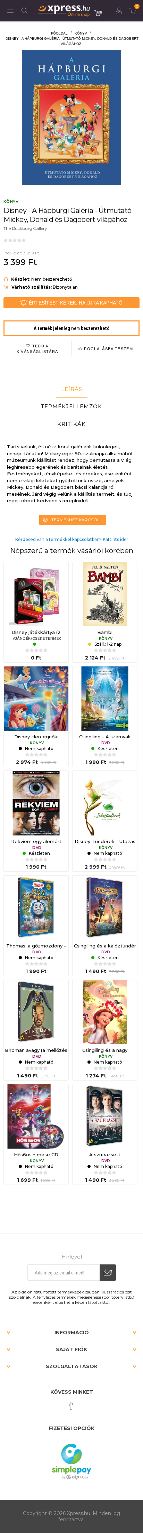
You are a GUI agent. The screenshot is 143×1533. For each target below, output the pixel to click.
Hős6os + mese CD (36, 1154)
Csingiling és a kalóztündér (105, 945)
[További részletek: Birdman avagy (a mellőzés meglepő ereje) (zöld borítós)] (36, 1012)
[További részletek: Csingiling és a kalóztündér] (105, 908)
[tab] (71, 389)
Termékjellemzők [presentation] (71, 406)
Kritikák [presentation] (71, 424)
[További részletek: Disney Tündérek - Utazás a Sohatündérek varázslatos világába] (105, 803)
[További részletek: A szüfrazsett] (105, 1116)
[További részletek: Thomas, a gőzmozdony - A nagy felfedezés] (36, 908)
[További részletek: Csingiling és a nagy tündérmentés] (105, 1012)
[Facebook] (71, 1405)
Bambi (104, 632)
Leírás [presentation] (71, 389)
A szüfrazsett (104, 1154)
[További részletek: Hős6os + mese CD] (36, 1116)
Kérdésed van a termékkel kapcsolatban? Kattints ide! (71, 539)
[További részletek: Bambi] (105, 594)
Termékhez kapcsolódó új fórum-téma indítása (78, 519)
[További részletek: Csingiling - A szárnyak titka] (105, 698)
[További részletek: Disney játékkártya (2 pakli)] (36, 594)
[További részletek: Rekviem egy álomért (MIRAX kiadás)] (36, 803)
